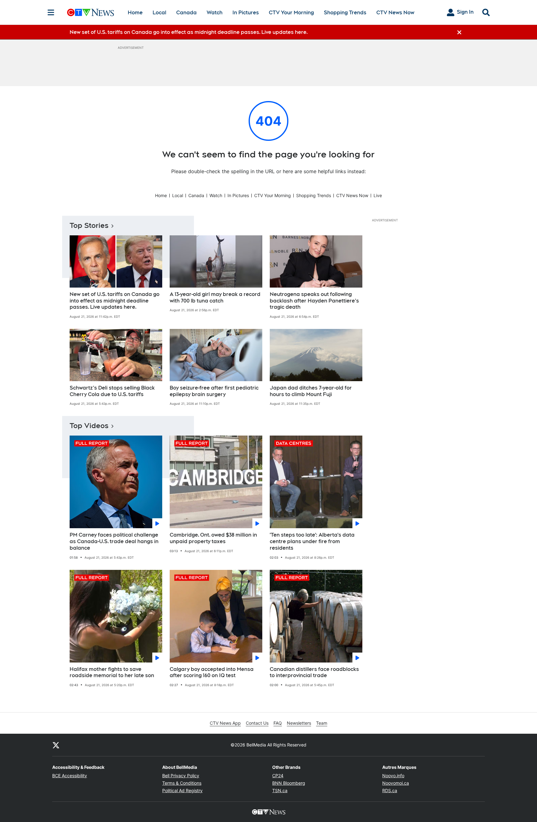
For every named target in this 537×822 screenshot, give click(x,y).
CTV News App (225, 723)
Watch (215, 13)
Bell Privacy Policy (180, 775)
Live (378, 195)
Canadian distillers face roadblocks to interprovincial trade (314, 672)
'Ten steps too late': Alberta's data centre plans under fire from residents (312, 541)
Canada (186, 13)
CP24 (277, 775)
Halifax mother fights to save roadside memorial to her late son (112, 672)
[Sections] (51, 12)
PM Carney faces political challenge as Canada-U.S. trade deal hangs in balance (114, 541)
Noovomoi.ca (395, 783)
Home (135, 13)
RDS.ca (389, 790)
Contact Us (257, 723)
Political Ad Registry (182, 790)
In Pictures (245, 13)
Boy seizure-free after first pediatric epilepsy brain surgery (214, 391)
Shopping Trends (345, 13)
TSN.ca (279, 790)
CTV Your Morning (291, 13)
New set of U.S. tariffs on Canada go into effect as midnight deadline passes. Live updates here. (114, 300)
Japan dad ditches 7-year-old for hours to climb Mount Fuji (311, 391)
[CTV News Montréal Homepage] (90, 12)
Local (159, 13)
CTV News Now (395, 13)
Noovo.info (393, 775)
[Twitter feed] (56, 745)
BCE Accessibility (69, 775)
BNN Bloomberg (288, 783)
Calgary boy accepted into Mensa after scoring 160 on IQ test (212, 672)
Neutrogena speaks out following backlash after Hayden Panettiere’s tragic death (314, 300)
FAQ (277, 723)
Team (321, 723)
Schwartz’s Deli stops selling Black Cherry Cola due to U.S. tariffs (112, 391)
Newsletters (299, 723)
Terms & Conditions (181, 783)
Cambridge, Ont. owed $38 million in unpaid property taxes (213, 538)
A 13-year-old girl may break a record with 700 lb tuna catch (215, 297)
